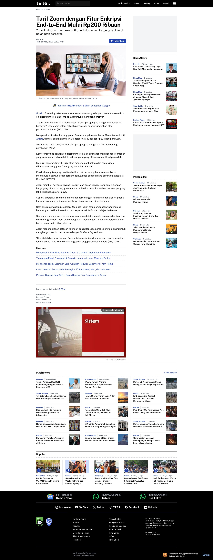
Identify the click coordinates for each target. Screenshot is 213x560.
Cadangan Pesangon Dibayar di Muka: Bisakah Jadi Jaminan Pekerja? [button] (147, 97)
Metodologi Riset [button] (81, 533)
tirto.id (39, 113)
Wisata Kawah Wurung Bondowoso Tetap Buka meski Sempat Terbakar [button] (99, 384)
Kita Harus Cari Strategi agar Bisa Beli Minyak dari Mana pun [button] (148, 67)
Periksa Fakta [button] (124, 3)
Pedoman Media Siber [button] (83, 529)
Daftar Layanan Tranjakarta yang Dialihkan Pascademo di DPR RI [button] (148, 425)
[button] (43, 3)
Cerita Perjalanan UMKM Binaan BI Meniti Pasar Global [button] (47, 481)
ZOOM (62, 289)
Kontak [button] (76, 522)
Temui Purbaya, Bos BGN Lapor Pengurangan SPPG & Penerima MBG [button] (49, 384)
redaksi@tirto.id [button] (151, 532)
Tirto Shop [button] (114, 540)
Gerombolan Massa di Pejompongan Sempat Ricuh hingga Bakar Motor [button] (146, 440)
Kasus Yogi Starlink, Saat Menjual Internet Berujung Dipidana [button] (106, 481)
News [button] (136, 3)
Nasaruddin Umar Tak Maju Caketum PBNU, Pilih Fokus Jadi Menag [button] (98, 412)
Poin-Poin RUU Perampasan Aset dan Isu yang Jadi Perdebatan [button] (148, 411)
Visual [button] (166, 3)
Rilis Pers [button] (77, 540)
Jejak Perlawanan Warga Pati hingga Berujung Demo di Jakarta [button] (164, 481)
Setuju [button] (206, 555)
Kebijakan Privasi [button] (117, 522)
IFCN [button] (111, 536)
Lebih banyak (170, 373)
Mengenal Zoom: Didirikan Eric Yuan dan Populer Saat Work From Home (74, 263)
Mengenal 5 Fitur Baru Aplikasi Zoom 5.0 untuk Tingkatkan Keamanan (73, 252)
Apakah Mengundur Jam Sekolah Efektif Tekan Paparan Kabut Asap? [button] (148, 83)
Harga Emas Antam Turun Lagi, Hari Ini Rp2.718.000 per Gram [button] (51, 425)
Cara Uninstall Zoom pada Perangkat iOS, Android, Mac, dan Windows (73, 269)
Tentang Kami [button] (79, 519)
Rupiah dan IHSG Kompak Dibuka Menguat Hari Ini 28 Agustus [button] (48, 412)
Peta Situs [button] (114, 533)
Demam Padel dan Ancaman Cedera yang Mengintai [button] (146, 242)
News (48, 10)
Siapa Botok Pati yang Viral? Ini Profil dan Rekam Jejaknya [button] (75, 481)
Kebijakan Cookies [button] (117, 526)
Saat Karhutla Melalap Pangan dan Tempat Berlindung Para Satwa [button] (147, 188)
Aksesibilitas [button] (115, 519)
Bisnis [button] (156, 3)
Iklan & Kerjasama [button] (81, 536)
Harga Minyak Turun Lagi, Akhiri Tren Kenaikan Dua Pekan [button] (100, 397)
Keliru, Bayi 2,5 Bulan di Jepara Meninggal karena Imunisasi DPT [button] (148, 123)
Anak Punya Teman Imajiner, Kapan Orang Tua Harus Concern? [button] (145, 216)
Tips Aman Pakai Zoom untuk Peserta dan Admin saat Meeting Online (73, 258)
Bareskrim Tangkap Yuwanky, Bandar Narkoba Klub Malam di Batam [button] (50, 440)
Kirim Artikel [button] (115, 529)
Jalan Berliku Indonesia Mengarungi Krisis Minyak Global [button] (144, 230)
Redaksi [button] (76, 526)
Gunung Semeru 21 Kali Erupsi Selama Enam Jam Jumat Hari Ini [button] (100, 439)
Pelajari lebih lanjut (177, 556)
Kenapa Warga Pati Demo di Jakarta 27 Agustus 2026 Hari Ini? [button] (136, 481)
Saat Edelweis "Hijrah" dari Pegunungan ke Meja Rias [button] (146, 109)
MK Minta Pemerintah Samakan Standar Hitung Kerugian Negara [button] (100, 425)
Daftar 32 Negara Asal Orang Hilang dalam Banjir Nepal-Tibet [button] (148, 383)
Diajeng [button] (146, 3)
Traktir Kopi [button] (118, 41)
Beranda (39, 10)
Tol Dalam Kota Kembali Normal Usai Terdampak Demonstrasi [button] (51, 397)
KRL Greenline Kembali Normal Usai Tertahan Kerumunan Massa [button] (144, 398)
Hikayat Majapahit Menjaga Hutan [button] (142, 200)
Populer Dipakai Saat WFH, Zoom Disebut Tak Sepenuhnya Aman (71, 275)
